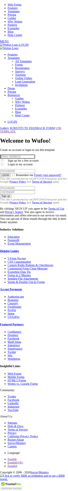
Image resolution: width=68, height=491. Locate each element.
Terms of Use (56, 208)
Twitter (12, 352)
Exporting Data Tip (19, 271)
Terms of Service (42, 181)
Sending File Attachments (23, 278)
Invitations (21, 85)
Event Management (19, 243)
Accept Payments (11, 289)
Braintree (13, 300)
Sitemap (12, 422)
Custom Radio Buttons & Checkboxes (30, 265)
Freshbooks (14, 306)
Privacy (12, 433)
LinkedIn (13, 403)
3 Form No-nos (17, 258)
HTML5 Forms (17, 380)
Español (12, 466)
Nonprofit (13, 240)
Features (13, 8)
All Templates (23, 61)
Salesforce (14, 345)
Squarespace (15, 348)
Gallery (4, 128)
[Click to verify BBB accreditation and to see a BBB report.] (34, 479)
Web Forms (14, 4)
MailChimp (14, 341)
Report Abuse (16, 439)
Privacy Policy (17, 181)
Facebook (13, 338)
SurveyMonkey (17, 443)
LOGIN (24, 44)
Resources (14, 95)
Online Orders (23, 78)
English (12, 459)
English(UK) (15, 462)
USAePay (14, 317)
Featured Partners (12, 324)
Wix (10, 355)
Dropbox (13, 335)
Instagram (13, 406)
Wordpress (14, 358)
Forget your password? (47, 175)
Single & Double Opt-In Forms (26, 282)
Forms (19, 64)
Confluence (14, 331)
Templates (14, 11)
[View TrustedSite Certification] (11, 489)
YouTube (13, 410)
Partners (12, 24)
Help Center (15, 35)
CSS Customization (19, 261)
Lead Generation (25, 81)
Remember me (24, 175)
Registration (22, 68)
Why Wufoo (15, 21)
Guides (12, 18)
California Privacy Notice (23, 436)
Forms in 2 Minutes (19, 275)
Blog (10, 31)
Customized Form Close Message (28, 268)
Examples (13, 28)
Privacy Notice (14, 212)
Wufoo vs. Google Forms (23, 383)
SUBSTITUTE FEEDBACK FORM (32, 128)
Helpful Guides (9, 251)
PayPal (12, 310)
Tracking (20, 74)
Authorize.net (16, 296)
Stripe (11, 313)
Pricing (12, 14)
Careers (12, 446)
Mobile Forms (16, 377)
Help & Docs (15, 426)
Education (14, 236)
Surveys (20, 71)
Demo (11, 88)
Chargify (13, 303)
